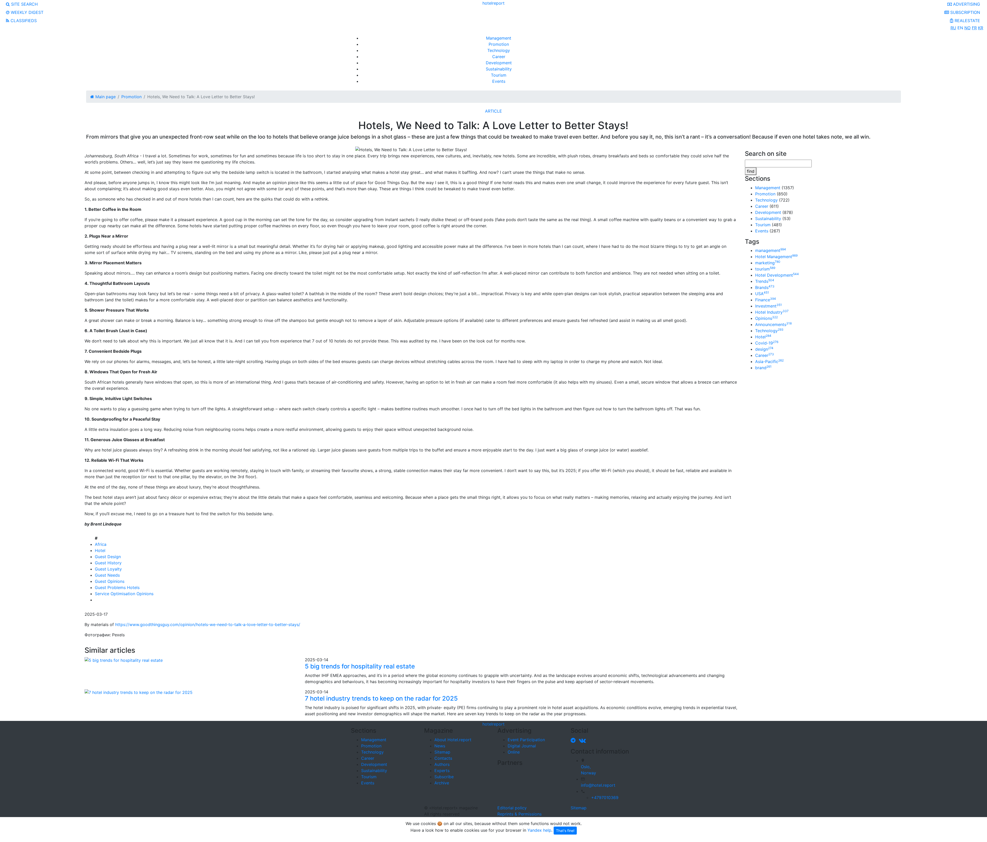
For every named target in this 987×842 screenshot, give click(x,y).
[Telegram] (574, 740)
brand (763, 367)
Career (498, 56)
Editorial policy (512, 807)
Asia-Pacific (769, 361)
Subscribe (444, 776)
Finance (765, 299)
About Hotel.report (452, 739)
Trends (764, 281)
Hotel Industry (772, 312)
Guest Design (108, 556)
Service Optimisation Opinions (124, 593)
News (439, 745)
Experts (442, 770)
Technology (498, 50)
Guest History (108, 562)
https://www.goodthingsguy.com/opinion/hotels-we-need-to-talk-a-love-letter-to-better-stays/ (207, 624)
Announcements (773, 324)
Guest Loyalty (108, 569)
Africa (100, 544)
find (750, 171)
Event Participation (526, 739)
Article (493, 111)
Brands (764, 287)
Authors (442, 764)
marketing (767, 262)
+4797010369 (604, 797)
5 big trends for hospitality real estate (360, 666)
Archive (441, 782)
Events (498, 81)
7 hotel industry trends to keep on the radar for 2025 (381, 698)
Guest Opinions (109, 581)
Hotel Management (776, 256)
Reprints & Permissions (519, 814)
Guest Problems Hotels (117, 587)
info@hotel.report (598, 785)
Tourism (498, 75)
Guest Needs (107, 575)
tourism (765, 268)
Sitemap (442, 752)
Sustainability (499, 68)
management (770, 250)
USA (762, 293)
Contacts (443, 758)
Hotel (100, 550)
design (764, 349)
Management (498, 38)
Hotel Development (777, 275)
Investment (768, 306)
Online (514, 752)
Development (499, 62)
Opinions (766, 318)
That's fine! (565, 830)
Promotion (499, 44)
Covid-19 (766, 343)
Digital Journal (522, 745)
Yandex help (539, 830)
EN (960, 27)
